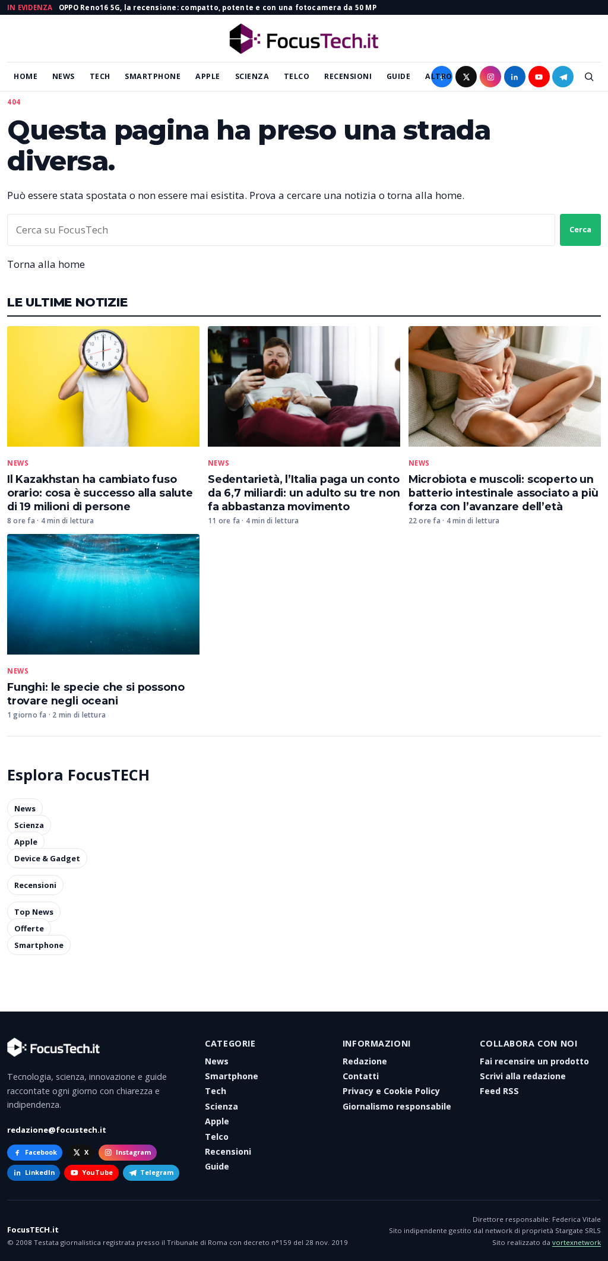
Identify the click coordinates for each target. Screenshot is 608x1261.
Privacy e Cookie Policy (391, 1090)
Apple (207, 76)
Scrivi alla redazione (523, 1076)
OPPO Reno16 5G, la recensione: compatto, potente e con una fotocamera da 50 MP (217, 7)
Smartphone (152, 76)
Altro (438, 76)
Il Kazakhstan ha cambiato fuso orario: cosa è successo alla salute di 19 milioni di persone (100, 493)
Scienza (252, 76)
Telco (297, 76)
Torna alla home (46, 264)
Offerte (29, 928)
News (63, 76)
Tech (100, 76)
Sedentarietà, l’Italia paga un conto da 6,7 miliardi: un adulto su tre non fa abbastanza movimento (304, 493)
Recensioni (348, 76)
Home (25, 76)
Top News (33, 911)
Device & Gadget (47, 858)
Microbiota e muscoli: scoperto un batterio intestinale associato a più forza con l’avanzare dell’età (503, 493)
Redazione (365, 1061)
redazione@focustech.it (56, 1129)
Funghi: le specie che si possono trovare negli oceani (95, 694)
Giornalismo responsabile (397, 1106)
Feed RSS (499, 1090)
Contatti (361, 1076)
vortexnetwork (576, 1242)
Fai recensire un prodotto (534, 1061)
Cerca (580, 229)
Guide (399, 76)
